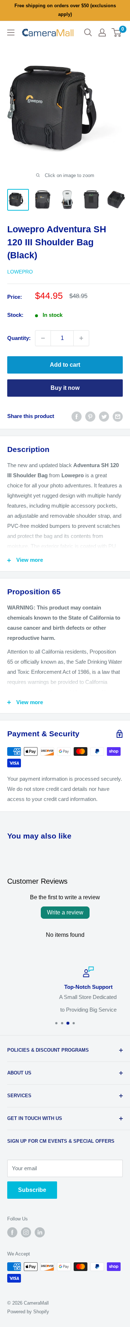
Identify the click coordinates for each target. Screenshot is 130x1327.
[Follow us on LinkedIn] (40, 1232)
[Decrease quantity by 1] (43, 338)
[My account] (102, 32)
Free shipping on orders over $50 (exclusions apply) (65, 10)
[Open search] (88, 32)
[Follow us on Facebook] (12, 1232)
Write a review (65, 912)
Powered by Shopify (28, 1311)
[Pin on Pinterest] (90, 416)
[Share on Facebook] (77, 416)
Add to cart (65, 365)
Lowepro (20, 272)
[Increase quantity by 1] (81, 338)
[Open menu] (10, 32)
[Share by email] (118, 416)
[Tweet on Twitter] (104, 416)
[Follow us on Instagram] (26, 1232)
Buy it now (65, 388)
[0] (116, 32)
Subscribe (32, 1190)
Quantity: (19, 338)
